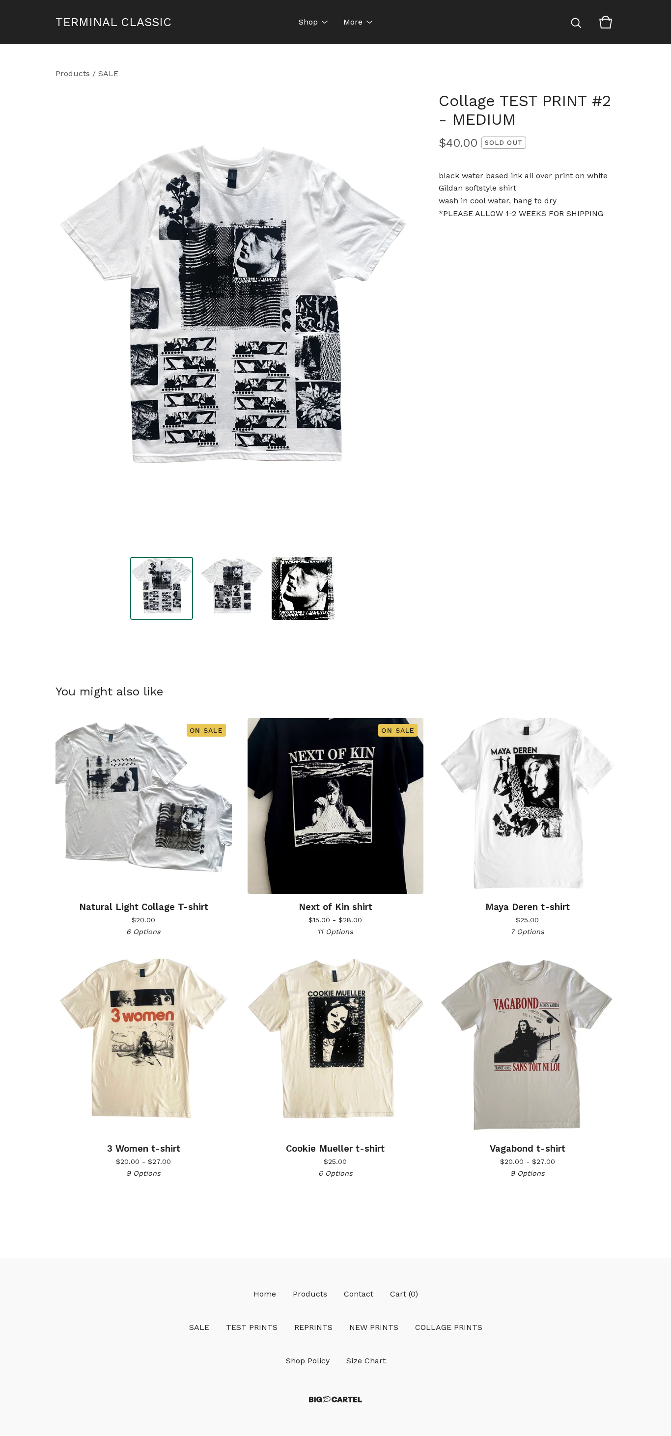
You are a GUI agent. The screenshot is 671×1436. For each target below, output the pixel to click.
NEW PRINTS (373, 1327)
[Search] (576, 22)
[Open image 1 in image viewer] (232, 320)
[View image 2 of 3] (232, 588)
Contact (358, 1293)
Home (264, 1293)
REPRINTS (313, 1327)
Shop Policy (308, 1360)
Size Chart (366, 1360)
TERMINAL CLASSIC (113, 22)
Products (73, 73)
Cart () (404, 1293)
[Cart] (605, 22)
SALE (108, 73)
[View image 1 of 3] (161, 588)
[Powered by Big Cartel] (335, 1399)
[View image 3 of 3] (303, 588)
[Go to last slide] (69, 320)
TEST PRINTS (252, 1327)
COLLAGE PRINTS (448, 1327)
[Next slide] (395, 320)
